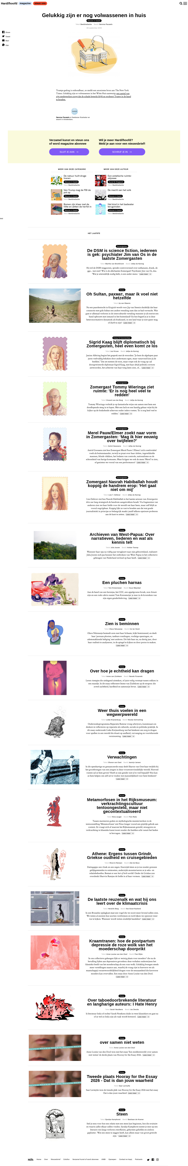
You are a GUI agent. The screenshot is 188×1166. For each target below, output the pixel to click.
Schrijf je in (120, 151)
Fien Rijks (133, 817)
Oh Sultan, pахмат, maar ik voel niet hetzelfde (122, 296)
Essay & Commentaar (122, 338)
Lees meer (144, 274)
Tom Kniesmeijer (115, 588)
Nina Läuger (117, 817)
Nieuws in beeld (94, 21)
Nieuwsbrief (55, 1159)
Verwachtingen (122, 757)
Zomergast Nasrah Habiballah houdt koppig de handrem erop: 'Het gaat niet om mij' (122, 485)
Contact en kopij (125, 1159)
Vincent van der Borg (114, 400)
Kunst (122, 795)
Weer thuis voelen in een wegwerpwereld (122, 712)
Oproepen (112, 1159)
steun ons (40, 3)
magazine (25, 3)
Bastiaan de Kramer (136, 1119)
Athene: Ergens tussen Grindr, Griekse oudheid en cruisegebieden (122, 855)
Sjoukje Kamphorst (112, 1119)
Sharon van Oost (114, 762)
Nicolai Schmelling (135, 720)
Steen (122, 1114)
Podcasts (138, 1159)
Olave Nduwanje (115, 629)
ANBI (103, 1159)
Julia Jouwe (115, 547)
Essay (122, 290)
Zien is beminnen (122, 623)
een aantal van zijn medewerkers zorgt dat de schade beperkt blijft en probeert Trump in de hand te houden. (93, 96)
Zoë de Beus (135, 863)
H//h (30, 1159)
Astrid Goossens (114, 446)
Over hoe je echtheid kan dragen (122, 671)
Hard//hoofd (9, 3)
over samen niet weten (122, 1042)
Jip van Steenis (124, 303)
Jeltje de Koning (137, 264)
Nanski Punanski (136, 676)
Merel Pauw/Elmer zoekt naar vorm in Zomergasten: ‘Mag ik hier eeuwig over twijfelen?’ (122, 437)
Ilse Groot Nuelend (133, 908)
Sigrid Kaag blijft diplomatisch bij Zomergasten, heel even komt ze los (122, 344)
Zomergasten (122, 246)
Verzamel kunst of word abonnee (85, 1159)
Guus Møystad (135, 588)
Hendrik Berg (113, 908)
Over (46, 1159)
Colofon (66, 1159)
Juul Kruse (114, 351)
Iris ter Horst (135, 629)
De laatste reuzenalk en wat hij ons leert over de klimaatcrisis (122, 901)
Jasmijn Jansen (135, 762)
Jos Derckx (134, 1009)
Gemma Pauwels (105, 24)
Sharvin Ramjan (115, 863)
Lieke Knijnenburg (113, 720)
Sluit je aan (67, 151)
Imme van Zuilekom (114, 676)
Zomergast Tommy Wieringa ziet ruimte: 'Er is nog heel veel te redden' (122, 391)
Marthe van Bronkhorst (114, 264)
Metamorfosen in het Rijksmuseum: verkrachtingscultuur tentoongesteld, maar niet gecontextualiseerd (122, 805)
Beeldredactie (86, 24)
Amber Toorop (132, 547)
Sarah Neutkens (116, 1009)
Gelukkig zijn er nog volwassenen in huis (94, 15)
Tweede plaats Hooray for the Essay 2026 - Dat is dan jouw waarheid (122, 1078)
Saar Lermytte (124, 1086)
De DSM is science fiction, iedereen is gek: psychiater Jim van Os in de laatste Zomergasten (122, 254)
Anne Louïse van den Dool (116, 954)
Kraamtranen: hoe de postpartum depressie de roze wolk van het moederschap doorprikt (122, 945)
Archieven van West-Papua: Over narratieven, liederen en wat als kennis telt (122, 538)
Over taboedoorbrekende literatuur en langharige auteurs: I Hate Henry (122, 1002)
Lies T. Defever (114, 495)
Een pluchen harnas (122, 582)
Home (39, 1159)
